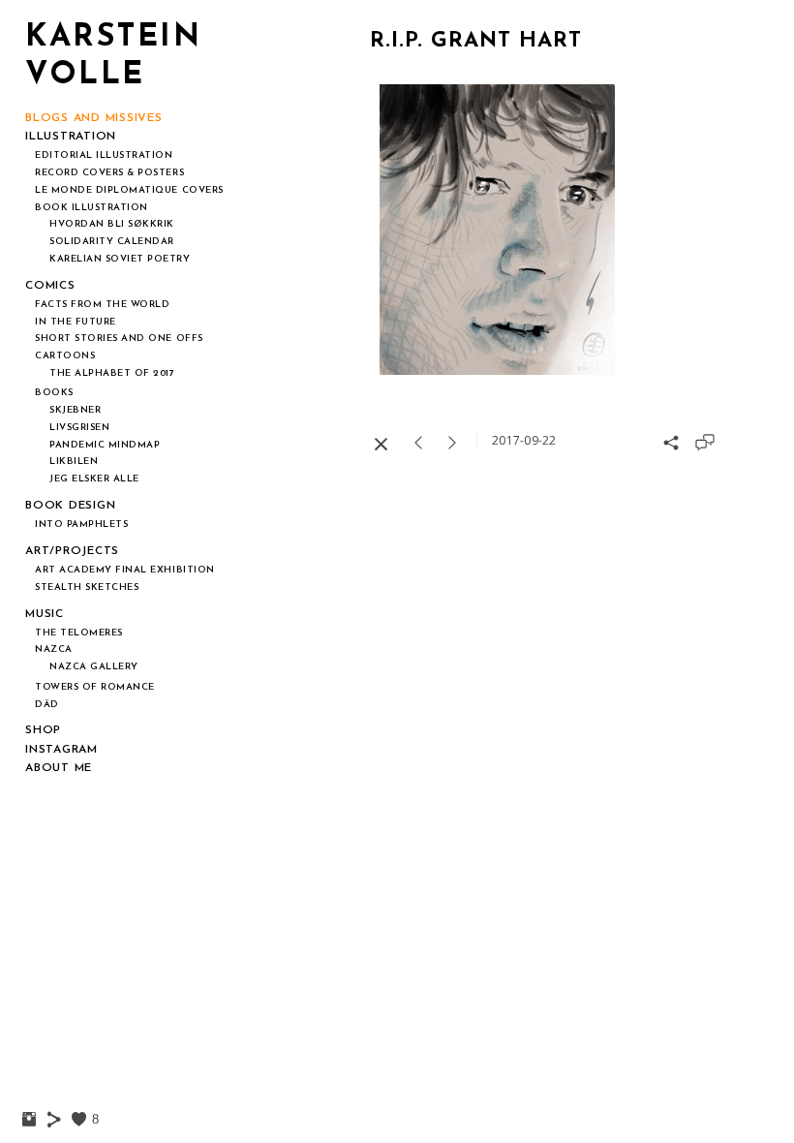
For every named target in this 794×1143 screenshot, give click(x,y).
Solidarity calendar (111, 241)
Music (44, 614)
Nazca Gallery (93, 667)
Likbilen (73, 461)
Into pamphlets (81, 524)
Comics (50, 286)
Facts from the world (102, 304)
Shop (43, 730)
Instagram (61, 750)
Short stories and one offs (119, 338)
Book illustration (91, 207)
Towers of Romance (95, 687)
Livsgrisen (79, 427)
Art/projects (72, 551)
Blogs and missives (94, 118)
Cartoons (65, 356)
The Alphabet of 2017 (112, 373)
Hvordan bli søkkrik (111, 224)
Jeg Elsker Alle (94, 479)
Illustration (70, 136)
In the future (75, 322)
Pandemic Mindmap (104, 445)
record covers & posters (109, 173)
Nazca (54, 649)
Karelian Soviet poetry (120, 259)
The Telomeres (79, 633)
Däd (47, 704)
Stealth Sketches (86, 587)
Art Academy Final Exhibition (125, 570)
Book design (70, 505)
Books (54, 392)
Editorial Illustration (104, 155)
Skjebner (75, 410)
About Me (58, 768)
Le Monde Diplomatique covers (129, 190)
